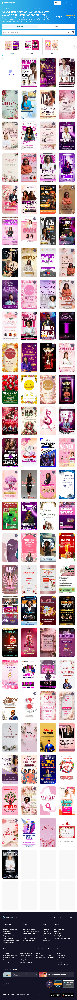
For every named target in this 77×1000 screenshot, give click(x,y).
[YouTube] (71, 917)
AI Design (6, 953)
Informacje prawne (62, 964)
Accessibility (60, 957)
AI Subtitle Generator (26, 953)
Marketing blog (58, 936)
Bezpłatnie (46, 929)
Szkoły (45, 938)
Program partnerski (8, 936)
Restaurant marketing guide (62, 938)
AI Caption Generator (26, 962)
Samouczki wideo (59, 929)
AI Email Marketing (8, 957)
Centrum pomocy (62, 955)
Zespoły (45, 936)
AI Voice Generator (26, 955)
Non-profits (46, 940)
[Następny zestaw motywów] (75, 47)
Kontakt (59, 953)
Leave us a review (8, 938)
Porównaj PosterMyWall (43, 949)
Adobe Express (40, 957)
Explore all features (28, 940)
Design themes (27, 936)
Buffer (49, 955)
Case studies (7, 933)
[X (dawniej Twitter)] (66, 917)
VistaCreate (39, 955)
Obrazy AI (6, 962)
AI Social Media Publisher (10, 955)
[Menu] (74, 2)
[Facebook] (55, 917)
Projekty (20, 26)
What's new (6, 931)
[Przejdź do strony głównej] (7, 3)
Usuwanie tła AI (25, 957)
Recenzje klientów (8, 943)
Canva (38, 953)
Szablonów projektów (29, 929)
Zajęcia (56, 931)
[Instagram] (60, 917)
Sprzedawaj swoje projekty (11, 940)
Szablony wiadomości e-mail (31, 931)
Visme (49, 953)
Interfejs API (60, 962)
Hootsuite (51, 957)
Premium (45, 931)
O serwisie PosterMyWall (10, 929)
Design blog (57, 933)
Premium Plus (47, 933)
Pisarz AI (5, 960)
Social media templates (29, 933)
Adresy (56, 26)
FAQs (58, 960)
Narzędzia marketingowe (30, 938)
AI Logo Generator (25, 960)
